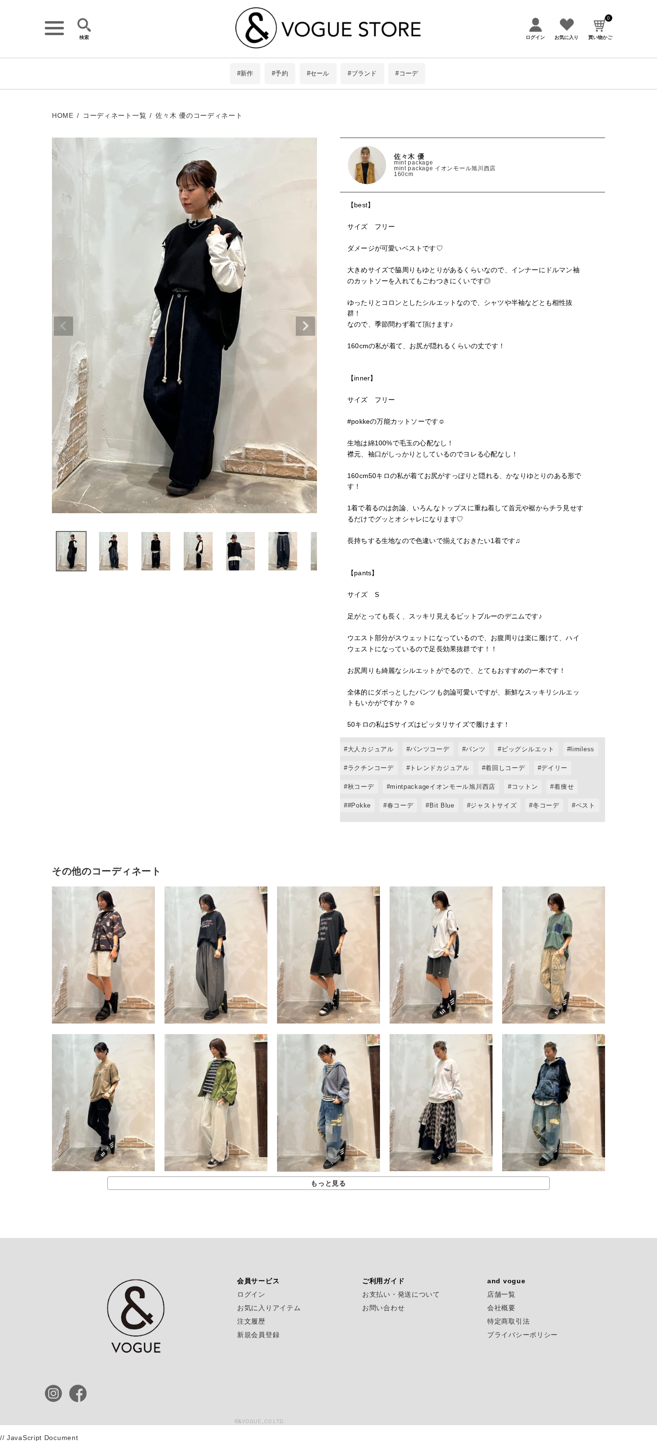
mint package (413, 162)
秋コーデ (361, 786)
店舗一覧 (501, 1294)
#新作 (245, 73)
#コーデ (406, 73)
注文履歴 (251, 1321)
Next (305, 326)
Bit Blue (442, 805)
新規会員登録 (258, 1335)
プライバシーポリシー (522, 1335)
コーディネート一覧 (114, 115)
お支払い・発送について (401, 1294)
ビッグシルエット (528, 749)
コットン (525, 786)
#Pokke (359, 805)
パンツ (475, 749)
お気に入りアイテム (269, 1308)
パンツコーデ (429, 749)
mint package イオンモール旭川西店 (445, 168)
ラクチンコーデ (371, 767)
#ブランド (362, 73)
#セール (318, 73)
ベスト (585, 805)
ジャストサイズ (493, 805)
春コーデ (400, 805)
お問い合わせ (383, 1308)
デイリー (554, 767)
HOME (63, 115)
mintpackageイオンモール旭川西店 (442, 786)
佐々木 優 (409, 156)
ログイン (251, 1294)
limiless (582, 749)
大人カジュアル (371, 749)
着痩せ (564, 786)
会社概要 (501, 1308)
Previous (63, 326)
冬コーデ (546, 805)
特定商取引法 (508, 1321)
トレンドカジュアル (439, 767)
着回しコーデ (505, 767)
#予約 (280, 73)
